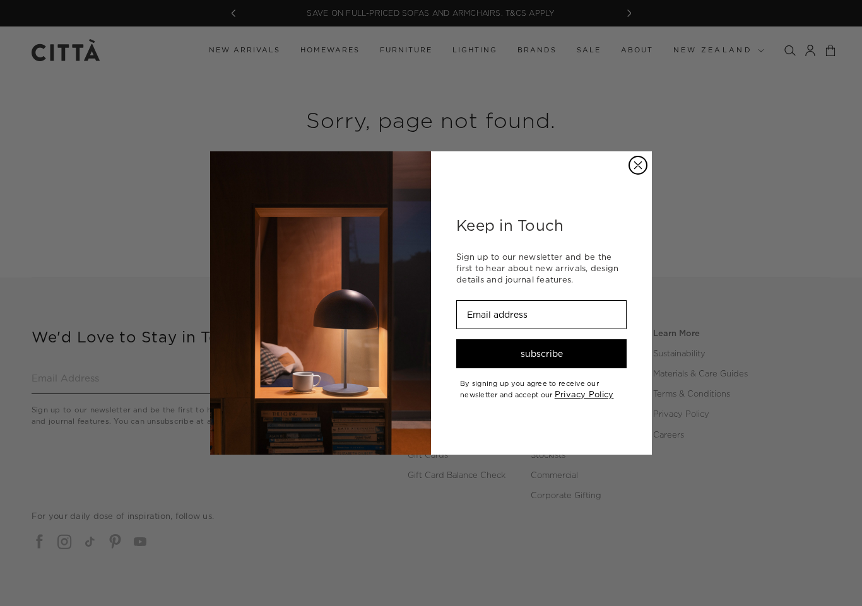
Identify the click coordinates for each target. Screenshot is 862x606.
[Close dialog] (638, 165)
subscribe (542, 353)
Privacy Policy (584, 394)
